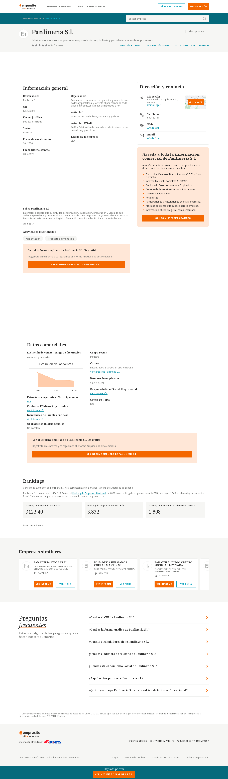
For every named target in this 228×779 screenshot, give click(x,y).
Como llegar (153, 105)
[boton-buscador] (204, 18)
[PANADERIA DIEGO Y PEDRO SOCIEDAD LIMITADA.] (147, 566)
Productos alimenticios (61, 238)
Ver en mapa (195, 102)
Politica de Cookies (135, 757)
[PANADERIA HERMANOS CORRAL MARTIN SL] (86, 566)
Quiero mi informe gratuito (173, 218)
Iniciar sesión (198, 6)
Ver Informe (43, 584)
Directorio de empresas (91, 6)
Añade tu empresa (171, 6)
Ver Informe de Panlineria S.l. (114, 774)
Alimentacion (33, 238)
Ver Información (35, 410)
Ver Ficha (65, 584)
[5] (46, 45)
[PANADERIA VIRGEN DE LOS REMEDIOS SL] (207, 566)
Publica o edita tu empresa (193, 741)
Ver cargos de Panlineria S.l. (105, 371)
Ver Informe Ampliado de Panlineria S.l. (76, 264)
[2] (36, 45)
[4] (43, 45)
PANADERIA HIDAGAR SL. (51, 562)
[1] (33, 45)
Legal (115, 757)
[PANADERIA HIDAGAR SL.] (26, 566)
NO (29, 401)
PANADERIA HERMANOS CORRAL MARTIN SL (110, 564)
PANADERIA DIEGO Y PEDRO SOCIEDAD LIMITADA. (173, 564)
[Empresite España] (29, 6)
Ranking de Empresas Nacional (89, 493)
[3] (40, 45)
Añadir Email (154, 138)
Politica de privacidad (197, 757)
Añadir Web (153, 128)
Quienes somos (138, 741)
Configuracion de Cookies (166, 757)
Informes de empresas (59, 6)
